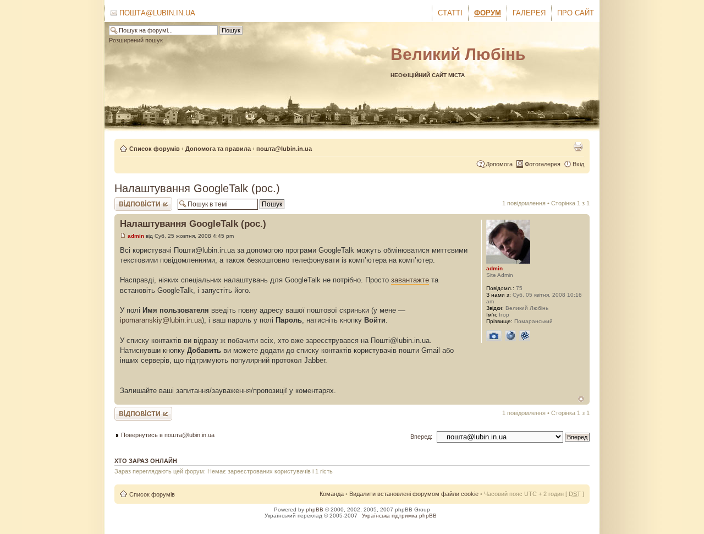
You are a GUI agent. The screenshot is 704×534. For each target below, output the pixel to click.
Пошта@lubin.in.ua (156, 13)
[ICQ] (524, 335)
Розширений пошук (136, 40)
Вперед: (421, 436)
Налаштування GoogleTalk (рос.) (197, 188)
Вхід (578, 164)
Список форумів (154, 148)
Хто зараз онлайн (145, 460)
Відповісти (128, 200)
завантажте (410, 280)
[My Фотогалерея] (494, 335)
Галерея (529, 13)
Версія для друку (578, 146)
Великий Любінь (458, 54)
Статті (450, 13)
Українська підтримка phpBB (399, 516)
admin (136, 236)
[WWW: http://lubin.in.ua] (510, 335)
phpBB (314, 509)
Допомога (499, 164)
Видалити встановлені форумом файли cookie (414, 494)
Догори (581, 399)
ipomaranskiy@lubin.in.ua (161, 320)
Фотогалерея (542, 164)
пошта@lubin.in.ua (284, 148)
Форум (487, 13)
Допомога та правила (218, 148)
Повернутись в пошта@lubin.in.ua (168, 435)
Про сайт (575, 13)
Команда (332, 494)
